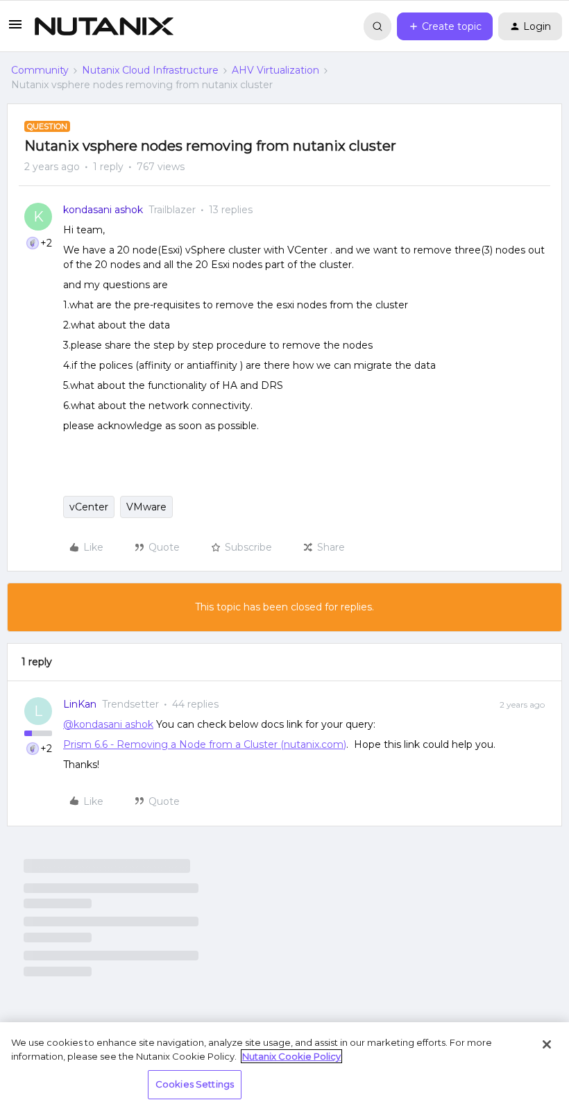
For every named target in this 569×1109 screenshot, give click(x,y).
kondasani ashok (103, 209)
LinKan (79, 704)
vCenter (88, 507)
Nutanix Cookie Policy (291, 1056)
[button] (15, 29)
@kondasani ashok (108, 724)
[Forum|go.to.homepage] (104, 26)
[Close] (547, 1044)
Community (40, 70)
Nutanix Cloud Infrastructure (150, 70)
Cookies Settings (194, 1084)
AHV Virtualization (275, 70)
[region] (284, 1065)
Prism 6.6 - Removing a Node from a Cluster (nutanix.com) (204, 744)
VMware (146, 507)
